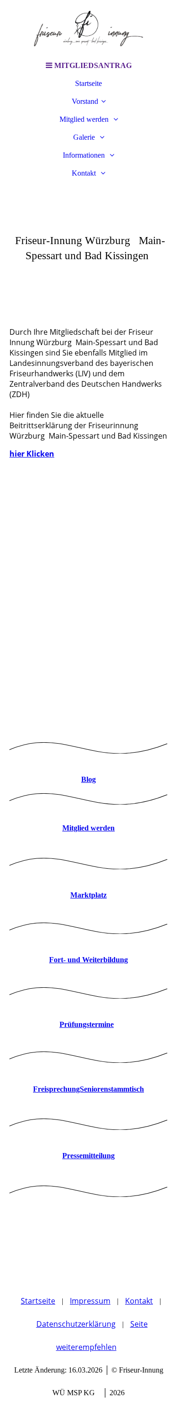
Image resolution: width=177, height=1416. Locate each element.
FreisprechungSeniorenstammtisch (88, 1089)
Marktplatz (88, 895)
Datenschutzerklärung (76, 1324)
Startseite (88, 83)
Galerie (85, 137)
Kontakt (85, 173)
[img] (89, 28)
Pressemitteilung (88, 1156)
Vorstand (85, 101)
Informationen (85, 155)
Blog (88, 779)
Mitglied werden (84, 119)
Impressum (90, 1301)
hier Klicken (31, 454)
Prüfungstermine (86, 1024)
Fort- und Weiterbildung (88, 960)
